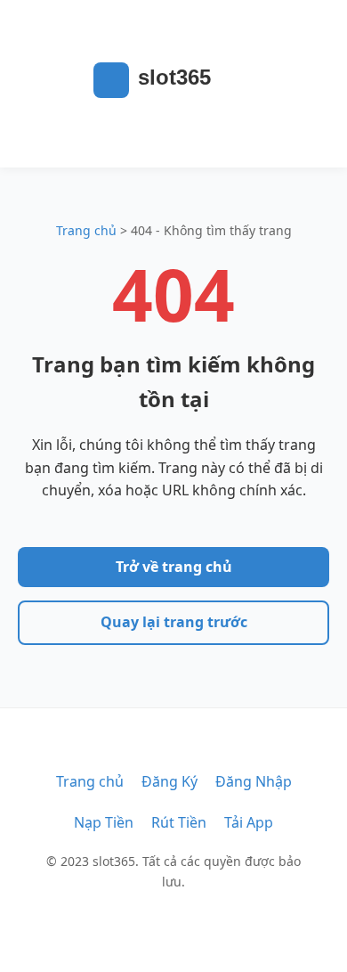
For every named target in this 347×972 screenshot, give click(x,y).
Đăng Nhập (253, 781)
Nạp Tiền (103, 822)
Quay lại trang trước (174, 622)
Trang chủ (86, 230)
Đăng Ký (169, 781)
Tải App (248, 822)
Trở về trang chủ (174, 566)
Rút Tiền (178, 822)
